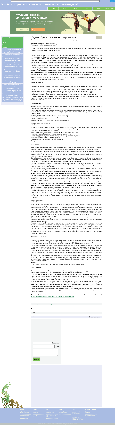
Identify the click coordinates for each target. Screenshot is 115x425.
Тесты (86, 8)
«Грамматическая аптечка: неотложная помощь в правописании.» (52, 296)
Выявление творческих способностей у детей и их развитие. (12, 94)
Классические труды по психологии (76, 412)
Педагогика (22, 419)
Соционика (22, 421)
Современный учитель (12, 88)
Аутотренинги (48, 417)
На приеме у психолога (24, 411)
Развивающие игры (50, 412)
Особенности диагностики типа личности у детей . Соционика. (12, 91)
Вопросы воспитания (89, 416)
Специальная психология (25, 416)
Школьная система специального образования (12, 66)
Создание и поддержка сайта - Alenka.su (70, 423)
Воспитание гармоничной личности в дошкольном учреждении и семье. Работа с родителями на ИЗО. (12, 99)
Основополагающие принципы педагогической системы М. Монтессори (12, 71)
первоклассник (40, 304)
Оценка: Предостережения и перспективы (13, 81)
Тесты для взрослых (63, 412)
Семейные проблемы (89, 413)
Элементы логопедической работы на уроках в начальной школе (12, 57)
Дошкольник (35, 412)
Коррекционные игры (50, 411)
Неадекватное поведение (90, 415)
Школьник (35, 413)
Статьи (64, 8)
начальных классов (70, 304)
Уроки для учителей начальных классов (12, 85)
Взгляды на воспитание (24, 412)
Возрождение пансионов (12, 64)
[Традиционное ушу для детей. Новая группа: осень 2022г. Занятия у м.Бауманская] (57, 34)
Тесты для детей (62, 411)
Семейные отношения (24, 415)
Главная (53, 8)
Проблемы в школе (89, 411)
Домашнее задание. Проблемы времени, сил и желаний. (12, 77)
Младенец (35, 411)
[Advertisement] (47, 331)
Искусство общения (23, 413)
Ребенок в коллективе (24, 418)
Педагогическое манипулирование (12, 54)
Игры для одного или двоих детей (51, 416)
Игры (75, 8)
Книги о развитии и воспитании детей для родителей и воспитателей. (77, 418)
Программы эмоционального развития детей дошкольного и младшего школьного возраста (12, 51)
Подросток (35, 415)
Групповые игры (49, 413)
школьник (48, 304)
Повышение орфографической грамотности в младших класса (12, 61)
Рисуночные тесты (62, 413)
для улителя (54, 304)
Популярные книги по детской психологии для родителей (77, 414)
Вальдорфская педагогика (12, 75)
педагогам (61, 304)
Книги (98, 8)
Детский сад (87, 412)
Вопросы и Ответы (109, 8)
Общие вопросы (36, 416)
